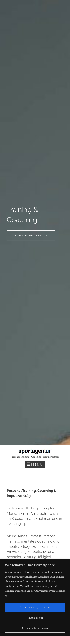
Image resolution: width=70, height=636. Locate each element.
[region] (35, 597)
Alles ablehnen (35, 628)
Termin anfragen (35, 237)
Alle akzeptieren (35, 607)
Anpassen (35, 618)
